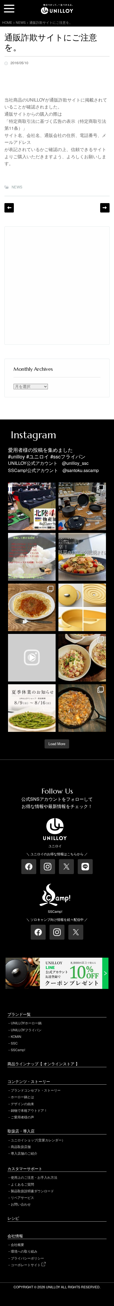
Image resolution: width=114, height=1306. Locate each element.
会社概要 (17, 1244)
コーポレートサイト (26, 1264)
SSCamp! (18, 1049)
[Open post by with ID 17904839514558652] (82, 506)
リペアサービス (22, 1197)
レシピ (13, 1218)
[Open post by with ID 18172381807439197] (32, 708)
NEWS (17, 187)
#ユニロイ (37, 456)
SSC (14, 1043)
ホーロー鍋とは (22, 1096)
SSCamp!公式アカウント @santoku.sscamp (53, 470)
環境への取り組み (24, 1251)
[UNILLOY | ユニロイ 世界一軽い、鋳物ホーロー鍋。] (56, 7)
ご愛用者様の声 (22, 1117)
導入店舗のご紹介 (24, 1153)
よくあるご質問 (22, 1184)
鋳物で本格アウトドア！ (29, 1110)
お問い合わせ (21, 1204)
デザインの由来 (22, 1103)
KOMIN (16, 1036)
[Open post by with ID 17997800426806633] (32, 506)
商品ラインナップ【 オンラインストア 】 (43, 1063)
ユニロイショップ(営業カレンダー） (38, 1139)
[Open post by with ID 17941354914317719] (32, 607)
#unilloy (16, 456)
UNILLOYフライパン (26, 1029)
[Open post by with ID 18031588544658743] (82, 557)
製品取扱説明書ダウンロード (32, 1190)
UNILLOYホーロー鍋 (26, 1022)
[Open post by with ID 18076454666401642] (32, 557)
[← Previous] (9, 208)
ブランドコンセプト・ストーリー (36, 1090)
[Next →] (105, 208)
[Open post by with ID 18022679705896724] (82, 607)
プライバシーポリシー (27, 1258)
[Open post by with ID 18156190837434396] (82, 708)
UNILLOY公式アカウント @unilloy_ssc (48, 463)
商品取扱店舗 (21, 1146)
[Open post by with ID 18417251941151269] (82, 657)
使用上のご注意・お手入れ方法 (34, 1177)
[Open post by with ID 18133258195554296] (32, 657)
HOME (7, 22)
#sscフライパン (68, 456)
